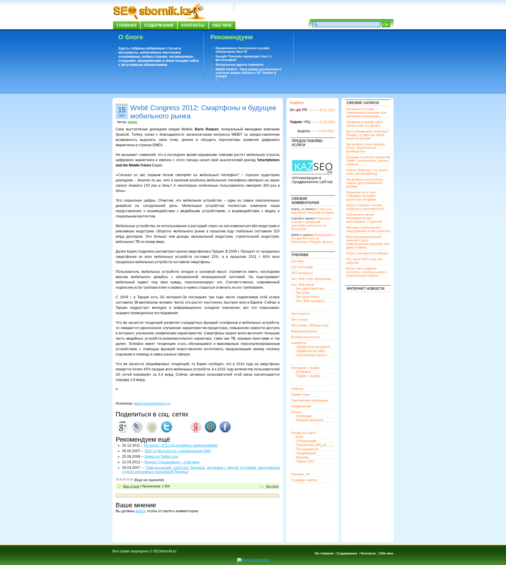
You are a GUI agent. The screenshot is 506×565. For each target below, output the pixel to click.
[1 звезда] (117, 479)
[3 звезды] (124, 479)
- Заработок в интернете (312, 346)
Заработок (299, 343)
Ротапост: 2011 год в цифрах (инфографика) (181, 445)
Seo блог (272, 486)
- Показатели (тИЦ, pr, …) (313, 445)
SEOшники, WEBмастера (310, 325)
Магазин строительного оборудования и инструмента (368, 229)
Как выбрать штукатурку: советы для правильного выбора (365, 183)
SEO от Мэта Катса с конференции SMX (177, 451)
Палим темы (300, 394)
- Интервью (302, 371)
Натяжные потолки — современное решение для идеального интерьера (366, 112)
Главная (126, 25)
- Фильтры (301, 457)
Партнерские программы (309, 400)
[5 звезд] (131, 479)
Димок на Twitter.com (161, 457)
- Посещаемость (306, 449)
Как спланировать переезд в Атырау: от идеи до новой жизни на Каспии (367, 135)
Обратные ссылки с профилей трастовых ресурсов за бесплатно (311, 224)
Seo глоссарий (302, 267)
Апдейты (297, 102)
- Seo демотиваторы (309, 288)
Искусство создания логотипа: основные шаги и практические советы (366, 272)
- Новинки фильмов (308, 420)
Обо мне (222, 25)
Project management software (367, 253)
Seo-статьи (299, 319)
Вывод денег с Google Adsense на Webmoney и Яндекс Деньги (313, 238)
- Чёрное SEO (304, 461)
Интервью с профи (305, 368)
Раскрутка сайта (303, 433)
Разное (296, 412)
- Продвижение (305, 453)
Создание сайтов (304, 480)
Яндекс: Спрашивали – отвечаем (171, 462)
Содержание (159, 25)
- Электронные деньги (310, 355)
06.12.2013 (327, 110)
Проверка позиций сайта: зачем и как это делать (365, 123)
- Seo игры (302, 292)
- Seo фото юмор (306, 296)
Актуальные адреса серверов (240, 64)
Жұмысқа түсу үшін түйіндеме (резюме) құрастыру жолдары (361, 195)
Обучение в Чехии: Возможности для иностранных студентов (364, 218)
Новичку (297, 388)
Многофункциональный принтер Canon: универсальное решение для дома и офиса (367, 242)
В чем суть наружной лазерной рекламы (312, 210)
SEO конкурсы (302, 273)
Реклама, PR (300, 474)
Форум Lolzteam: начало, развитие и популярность (365, 206)
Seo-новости (300, 313)
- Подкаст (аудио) (307, 375)
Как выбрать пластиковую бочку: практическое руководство (365, 147)
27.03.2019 (327, 122)
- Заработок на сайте (309, 351)
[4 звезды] (128, 479)
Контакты (193, 25)
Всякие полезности (305, 337)
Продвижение (301, 406)
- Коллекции (303, 416)
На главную (324, 553)
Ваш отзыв (131, 486)
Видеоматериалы (304, 331)
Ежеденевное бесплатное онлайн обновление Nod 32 (243, 49)
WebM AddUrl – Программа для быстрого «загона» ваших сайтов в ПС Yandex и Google (248, 72)
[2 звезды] (121, 479)
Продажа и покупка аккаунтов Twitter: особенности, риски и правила (368, 160)
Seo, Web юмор (302, 284)
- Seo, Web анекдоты (309, 300)
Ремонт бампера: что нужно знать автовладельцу (367, 171)
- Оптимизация (305, 441)
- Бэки (298, 436)
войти (140, 511)
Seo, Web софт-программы (311, 278)
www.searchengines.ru (152, 403)
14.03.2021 (326, 131)
